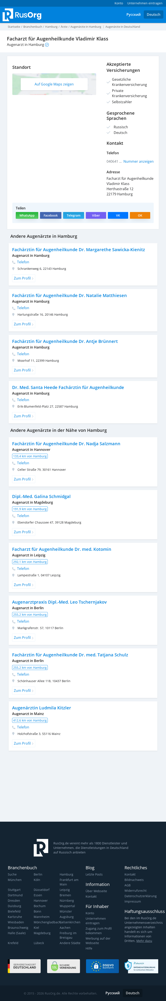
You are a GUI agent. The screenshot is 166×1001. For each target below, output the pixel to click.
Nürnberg (67, 900)
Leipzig (65, 890)
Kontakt (91, 896)
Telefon (22, 262)
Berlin (38, 874)
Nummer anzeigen (138, 161)
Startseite (14, 27)
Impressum (132, 901)
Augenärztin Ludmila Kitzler (41, 708)
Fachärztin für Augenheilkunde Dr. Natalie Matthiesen (69, 295)
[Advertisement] (84, 788)
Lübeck (39, 943)
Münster (66, 911)
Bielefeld (14, 911)
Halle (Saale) (17, 933)
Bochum (40, 906)
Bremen (65, 895)
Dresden (14, 900)
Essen (38, 895)
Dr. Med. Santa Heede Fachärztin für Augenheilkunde (68, 387)
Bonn (37, 911)
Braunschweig (18, 927)
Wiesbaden (16, 922)
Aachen (65, 927)
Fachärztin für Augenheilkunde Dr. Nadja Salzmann (66, 444)
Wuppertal (67, 906)
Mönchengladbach (47, 922)
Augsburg (67, 917)
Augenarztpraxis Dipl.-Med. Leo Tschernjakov (59, 602)
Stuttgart (14, 890)
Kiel (36, 927)
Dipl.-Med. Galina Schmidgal (41, 496)
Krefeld (13, 943)
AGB (127, 885)
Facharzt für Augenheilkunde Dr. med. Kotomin (61, 549)
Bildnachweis (134, 880)
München (15, 880)
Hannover (41, 900)
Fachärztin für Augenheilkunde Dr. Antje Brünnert (65, 341)
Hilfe (89, 948)
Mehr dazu (144, 941)
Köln (37, 880)
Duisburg (14, 906)
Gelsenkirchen (70, 922)
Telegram (73, 215)
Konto (90, 913)
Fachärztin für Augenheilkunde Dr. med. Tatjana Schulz (70, 655)
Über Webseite (96, 891)
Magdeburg (42, 933)
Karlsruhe (15, 917)
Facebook (51, 215)
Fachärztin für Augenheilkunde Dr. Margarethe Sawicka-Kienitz (78, 249)
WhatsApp (27, 215)
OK (140, 215)
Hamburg (66, 874)
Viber (96, 215)
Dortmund (15, 895)
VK (118, 215)
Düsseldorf (41, 890)
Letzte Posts (94, 874)
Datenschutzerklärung (140, 896)
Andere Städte (70, 943)
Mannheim (41, 917)
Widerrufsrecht (135, 891)
